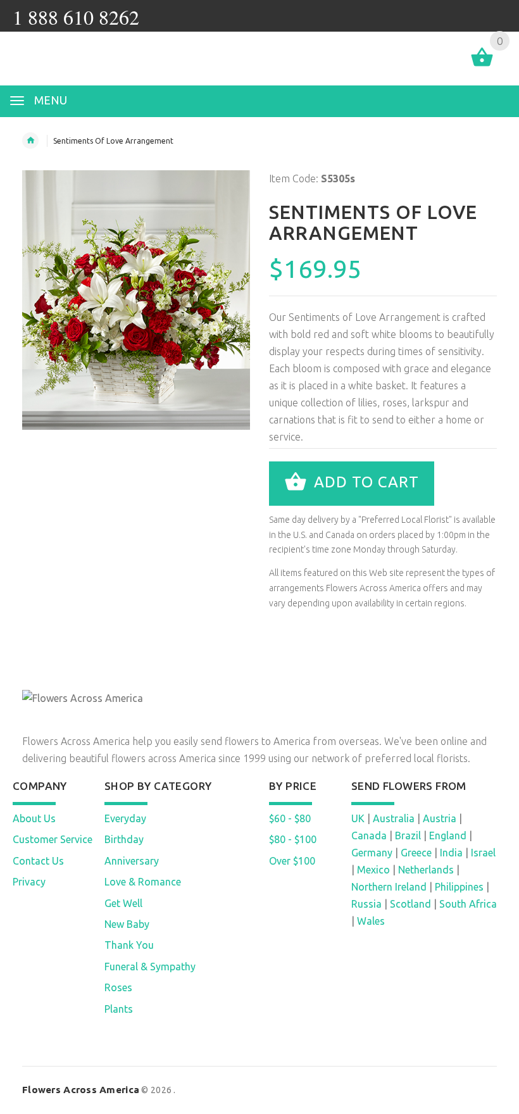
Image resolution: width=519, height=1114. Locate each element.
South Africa (468, 904)
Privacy (29, 881)
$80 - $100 (292, 839)
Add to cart (364, 482)
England (447, 835)
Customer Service (52, 839)
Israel (483, 852)
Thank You (129, 945)
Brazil (408, 835)
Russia (366, 904)
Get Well (123, 903)
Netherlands (426, 869)
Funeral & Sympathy (150, 966)
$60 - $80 (290, 818)
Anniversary (131, 861)
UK (358, 818)
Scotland (410, 904)
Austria (439, 818)
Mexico (373, 869)
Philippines (459, 886)
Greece (416, 852)
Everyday (125, 818)
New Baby (126, 924)
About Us (34, 818)
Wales (371, 921)
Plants (118, 1009)
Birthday (124, 839)
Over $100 (292, 861)
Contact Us (38, 861)
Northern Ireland (389, 886)
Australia (394, 818)
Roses (118, 987)
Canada (369, 835)
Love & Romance (142, 881)
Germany (371, 852)
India (451, 852)
